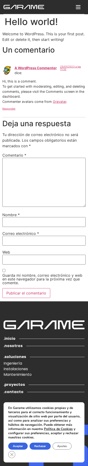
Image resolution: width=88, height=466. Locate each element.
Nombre (11, 215)
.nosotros (13, 345)
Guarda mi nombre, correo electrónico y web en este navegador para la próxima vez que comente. (42, 279)
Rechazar (40, 446)
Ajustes (62, 446)
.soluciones (15, 356)
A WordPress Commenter (36, 68)
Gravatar (59, 102)
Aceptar (18, 446)
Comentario (14, 155)
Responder (8, 108)
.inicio (9, 338)
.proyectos (14, 384)
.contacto (13, 391)
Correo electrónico (20, 233)
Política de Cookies (58, 429)
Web (6, 252)
